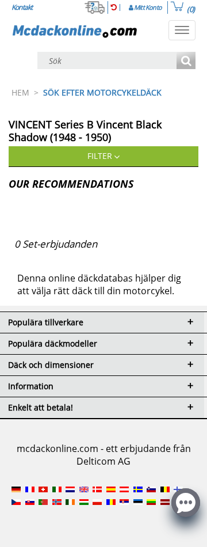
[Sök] (186, 61)
